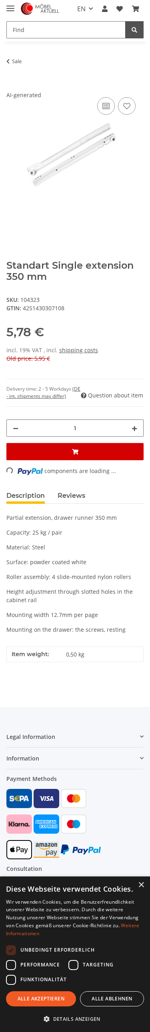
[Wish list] (119, 9)
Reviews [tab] (71, 495)
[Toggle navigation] (10, 5)
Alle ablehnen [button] (112, 998)
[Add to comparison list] (106, 106)
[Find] (134, 29)
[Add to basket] (12, 86)
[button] (105, 9)
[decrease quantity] (15, 428)
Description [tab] (25, 495)
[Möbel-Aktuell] (40, 9)
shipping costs (78, 350)
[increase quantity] (134, 428)
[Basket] (136, 9)
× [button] (141, 885)
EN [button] (81, 8)
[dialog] (75, 954)
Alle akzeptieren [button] (41, 998)
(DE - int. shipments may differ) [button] (43, 392)
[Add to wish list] (127, 106)
